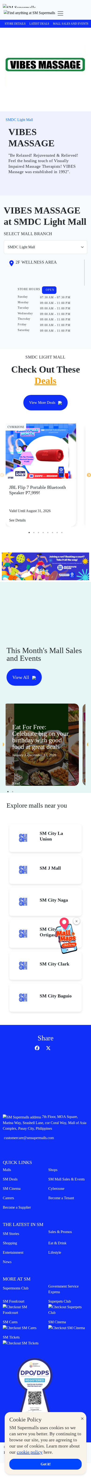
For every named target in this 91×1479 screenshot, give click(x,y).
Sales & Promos (60, 1232)
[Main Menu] (60, 13)
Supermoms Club (15, 1288)
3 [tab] (38, 532)
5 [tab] (48, 532)
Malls (7, 1170)
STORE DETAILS (15, 23)
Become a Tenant (61, 1198)
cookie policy (29, 1452)
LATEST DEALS (39, 23)
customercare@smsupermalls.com (29, 1138)
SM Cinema (12, 1189)
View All (21, 677)
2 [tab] (34, 532)
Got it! (46, 1464)
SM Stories (11, 1234)
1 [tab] (29, 532)
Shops (52, 1170)
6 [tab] (52, 532)
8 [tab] (62, 532)
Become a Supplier (17, 1207)
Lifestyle (54, 1252)
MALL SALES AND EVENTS (70, 23)
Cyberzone (56, 1189)
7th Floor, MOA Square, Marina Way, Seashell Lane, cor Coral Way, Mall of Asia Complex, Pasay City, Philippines (44, 1122)
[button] (29, 13)
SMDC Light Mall (19, 120)
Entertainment (13, 1252)
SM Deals (10, 1179)
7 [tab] (57, 532)
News (7, 1262)
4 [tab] (43, 532)
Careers (8, 1198)
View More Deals (42, 403)
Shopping (10, 1243)
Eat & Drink (57, 1243)
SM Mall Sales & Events (66, 1179)
